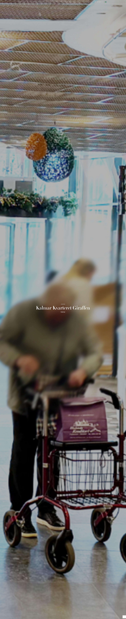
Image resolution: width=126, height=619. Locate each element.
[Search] (95, 2)
